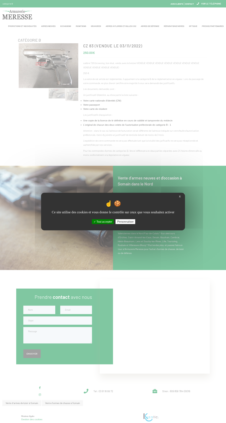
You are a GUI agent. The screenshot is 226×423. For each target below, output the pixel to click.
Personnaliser (125, 221)
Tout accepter (104, 221)
